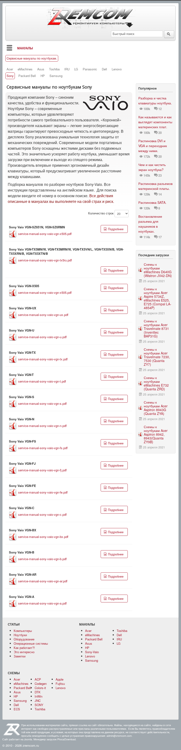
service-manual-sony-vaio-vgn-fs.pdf (43, 448)
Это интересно (24, 652)
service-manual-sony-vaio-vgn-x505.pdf (45, 233)
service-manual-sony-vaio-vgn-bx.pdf (43, 536)
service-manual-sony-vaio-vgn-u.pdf (42, 337)
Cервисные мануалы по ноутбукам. (32, 58)
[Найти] (169, 34)
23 (160, 175)
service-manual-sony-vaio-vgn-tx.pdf (43, 359)
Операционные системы (31, 643)
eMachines (25, 69)
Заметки (19, 656)
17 (160, 237)
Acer (10, 69)
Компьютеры (23, 630)
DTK (38, 692)
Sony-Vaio (92, 652)
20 (160, 132)
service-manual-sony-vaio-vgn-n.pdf (42, 425)
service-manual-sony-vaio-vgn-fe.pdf (43, 492)
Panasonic (90, 69)
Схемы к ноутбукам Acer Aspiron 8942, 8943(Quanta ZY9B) (156, 434)
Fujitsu (60, 683)
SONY (39, 705)
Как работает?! (24, 647)
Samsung (55, 76)
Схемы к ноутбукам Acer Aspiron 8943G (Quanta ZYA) (156, 408)
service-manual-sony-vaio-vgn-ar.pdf (42, 581)
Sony (10, 76)
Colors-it (40, 688)
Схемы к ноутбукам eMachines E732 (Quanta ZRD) (156, 383)
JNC (38, 700)
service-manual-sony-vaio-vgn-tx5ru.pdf (45, 260)
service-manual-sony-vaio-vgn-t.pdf (42, 381)
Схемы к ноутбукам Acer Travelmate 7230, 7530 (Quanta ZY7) (157, 357)
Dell (104, 69)
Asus (40, 69)
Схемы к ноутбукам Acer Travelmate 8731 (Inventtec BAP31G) (156, 328)
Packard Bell (27, 76)
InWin (38, 696)
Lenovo (117, 69)
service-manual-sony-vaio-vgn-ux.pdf (43, 314)
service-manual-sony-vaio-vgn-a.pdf (42, 603)
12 (160, 109)
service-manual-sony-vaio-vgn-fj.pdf (42, 470)
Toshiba (54, 69)
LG (76, 69)
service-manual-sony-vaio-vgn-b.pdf (42, 559)
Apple (59, 679)
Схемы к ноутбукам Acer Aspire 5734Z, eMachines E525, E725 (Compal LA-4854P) (157, 298)
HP (43, 76)
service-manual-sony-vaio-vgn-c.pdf (42, 514)
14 (160, 194)
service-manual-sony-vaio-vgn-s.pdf (42, 403)
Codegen (41, 683)
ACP (38, 679)
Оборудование (24, 639)
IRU (67, 69)
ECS (17, 709)
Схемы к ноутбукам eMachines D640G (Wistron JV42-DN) (158, 270)
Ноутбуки (20, 635)
